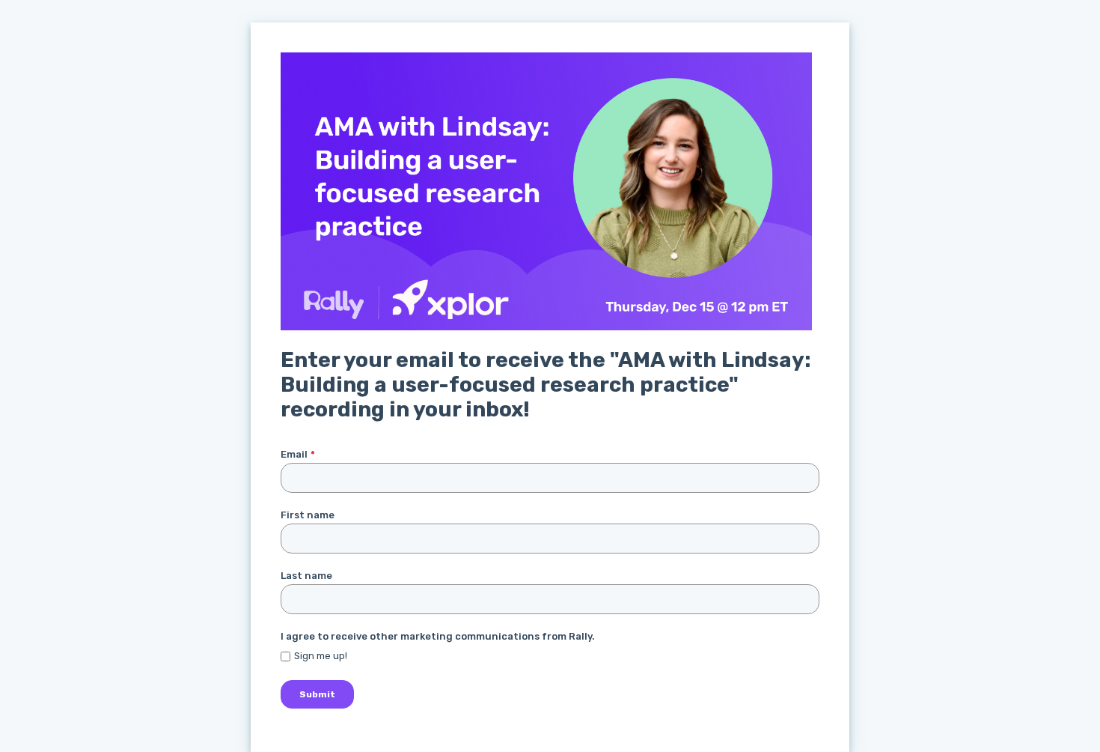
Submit (317, 694)
